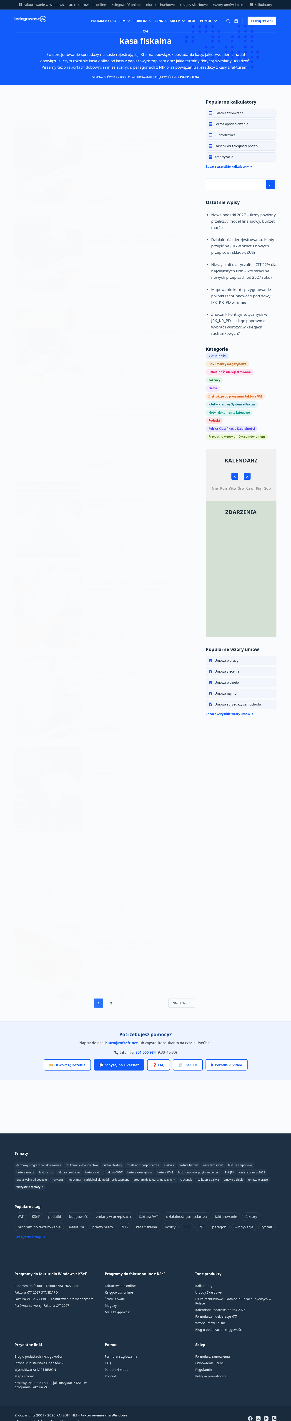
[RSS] (274, 1418)
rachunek (186, 1180)
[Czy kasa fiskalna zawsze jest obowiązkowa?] (48, 878)
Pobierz (140, 21)
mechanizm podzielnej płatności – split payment (98, 1180)
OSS (187, 1227)
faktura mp (46, 1172)
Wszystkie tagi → (30, 1237)
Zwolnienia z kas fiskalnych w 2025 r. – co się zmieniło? (137, 502)
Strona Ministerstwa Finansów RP (40, 1363)
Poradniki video (116, 1369)
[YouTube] (266, 1418)
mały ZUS (58, 1180)
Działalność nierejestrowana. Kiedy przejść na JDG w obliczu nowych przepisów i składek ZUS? (242, 246)
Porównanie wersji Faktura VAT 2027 (42, 1305)
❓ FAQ (159, 1065)
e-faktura (76, 1227)
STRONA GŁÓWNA (103, 77)
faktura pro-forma (69, 1172)
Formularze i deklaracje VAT (216, 1316)
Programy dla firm (108, 21)
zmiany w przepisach (113, 1216)
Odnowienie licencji (210, 1363)
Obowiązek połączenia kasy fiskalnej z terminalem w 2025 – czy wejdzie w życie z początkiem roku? (135, 589)
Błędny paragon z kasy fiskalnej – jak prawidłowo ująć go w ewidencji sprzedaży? (137, 412)
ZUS (124, 1227)
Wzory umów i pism (228, 4)
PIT (201, 1227)
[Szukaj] (228, 21)
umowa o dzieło (233, 1180)
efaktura (169, 1165)
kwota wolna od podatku (31, 1180)
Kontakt (110, 1376)
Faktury (214, 380)
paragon (219, 1227)
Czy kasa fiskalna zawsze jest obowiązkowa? (138, 858)
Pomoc (206, 21)
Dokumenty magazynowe (227, 364)
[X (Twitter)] (258, 1418)
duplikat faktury (112, 1165)
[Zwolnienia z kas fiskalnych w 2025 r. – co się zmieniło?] (48, 520)
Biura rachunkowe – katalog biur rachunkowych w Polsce (233, 1301)
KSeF (36, 1216)
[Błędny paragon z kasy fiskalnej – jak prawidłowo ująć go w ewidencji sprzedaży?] (48, 433)
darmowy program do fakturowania (38, 1165)
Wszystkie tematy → (30, 1187)
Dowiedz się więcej (108, 200)
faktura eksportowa (240, 1165)
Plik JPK (229, 1172)
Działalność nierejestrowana (116, 759)
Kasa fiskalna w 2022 (252, 1172)
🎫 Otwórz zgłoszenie (67, 1065)
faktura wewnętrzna (140, 1172)
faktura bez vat (188, 1165)
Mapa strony (24, 1376)
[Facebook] (250, 1418)
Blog (192, 21)
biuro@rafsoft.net (121, 1042)
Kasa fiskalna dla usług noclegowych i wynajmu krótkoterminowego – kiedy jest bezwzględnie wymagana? (135, 145)
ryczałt (266, 1227)
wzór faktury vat (213, 1165)
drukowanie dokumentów (82, 1165)
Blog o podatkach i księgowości (219, 1329)
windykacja (244, 1227)
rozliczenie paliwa (207, 1180)
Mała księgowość (117, 1312)
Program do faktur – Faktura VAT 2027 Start (47, 1286)
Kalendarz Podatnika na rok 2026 (220, 1310)
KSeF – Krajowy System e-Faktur (231, 404)
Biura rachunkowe (160, 4)
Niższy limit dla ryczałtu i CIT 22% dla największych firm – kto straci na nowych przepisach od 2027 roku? (243, 271)
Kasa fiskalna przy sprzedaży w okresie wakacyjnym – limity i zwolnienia (132, 238)
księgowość (78, 1216)
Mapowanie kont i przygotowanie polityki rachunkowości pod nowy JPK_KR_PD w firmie (241, 296)
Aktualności (157, 130)
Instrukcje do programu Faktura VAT (235, 396)
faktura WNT (165, 1172)
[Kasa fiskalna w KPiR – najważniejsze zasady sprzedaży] (48, 789)
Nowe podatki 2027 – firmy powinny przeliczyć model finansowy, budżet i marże (243, 221)
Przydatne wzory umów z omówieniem (236, 437)
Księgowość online (125, 4)
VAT (21, 1216)
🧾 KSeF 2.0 (187, 1065)
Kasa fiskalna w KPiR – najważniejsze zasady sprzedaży (137, 770)
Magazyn (112, 1305)
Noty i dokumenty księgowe (229, 412)
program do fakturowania (39, 1227)
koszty (170, 1227)
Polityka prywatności (210, 1376)
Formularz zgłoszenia (121, 1356)
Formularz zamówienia (212, 1356)
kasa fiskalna (146, 1227)
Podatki (167, 849)
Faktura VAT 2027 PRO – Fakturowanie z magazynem (54, 1299)
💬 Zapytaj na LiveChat (119, 1065)
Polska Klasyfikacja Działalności (231, 429)
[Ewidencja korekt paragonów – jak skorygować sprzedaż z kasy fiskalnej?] (48, 966)
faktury (251, 1216)
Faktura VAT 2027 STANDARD (36, 1292)
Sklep (175, 21)
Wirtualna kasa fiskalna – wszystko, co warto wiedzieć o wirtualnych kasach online (137, 328)
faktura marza (25, 1172)
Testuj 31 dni (262, 21)
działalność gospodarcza (186, 1216)
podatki (54, 1216)
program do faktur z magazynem (154, 1180)
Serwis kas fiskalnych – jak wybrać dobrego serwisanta (136, 676)
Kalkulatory (263, 4)
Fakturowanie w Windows (43, 4)
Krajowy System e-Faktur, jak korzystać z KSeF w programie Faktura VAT (51, 1385)
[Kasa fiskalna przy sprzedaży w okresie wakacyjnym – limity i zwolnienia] (48, 259)
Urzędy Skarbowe (194, 4)
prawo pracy (102, 1227)
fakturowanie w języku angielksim (199, 1172)
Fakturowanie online (90, 4)
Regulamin (203, 1369)
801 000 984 (145, 1052)
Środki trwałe (115, 1299)
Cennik (161, 21)
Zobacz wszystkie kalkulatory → (229, 166)
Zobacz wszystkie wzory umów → (229, 714)
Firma (165, 664)
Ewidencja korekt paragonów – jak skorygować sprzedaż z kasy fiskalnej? (131, 945)
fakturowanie (226, 1216)
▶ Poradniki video (226, 1065)
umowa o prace (258, 1180)
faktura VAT (148, 1216)
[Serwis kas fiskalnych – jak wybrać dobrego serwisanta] (48, 696)
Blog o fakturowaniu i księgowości (146, 77)
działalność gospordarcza (143, 1165)
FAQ (108, 1363)
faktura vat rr (93, 1172)
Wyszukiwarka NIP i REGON (35, 1369)
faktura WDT (115, 1172)
